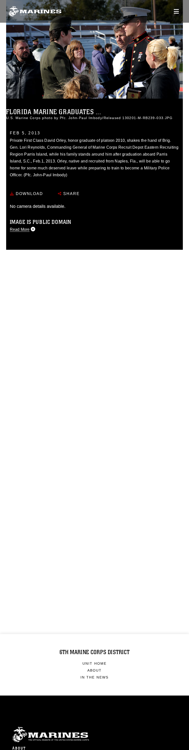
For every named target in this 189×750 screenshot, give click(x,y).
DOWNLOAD (28, 194)
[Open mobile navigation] (176, 11)
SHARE (71, 194)
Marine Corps (94, 735)
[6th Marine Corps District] (35, 11)
